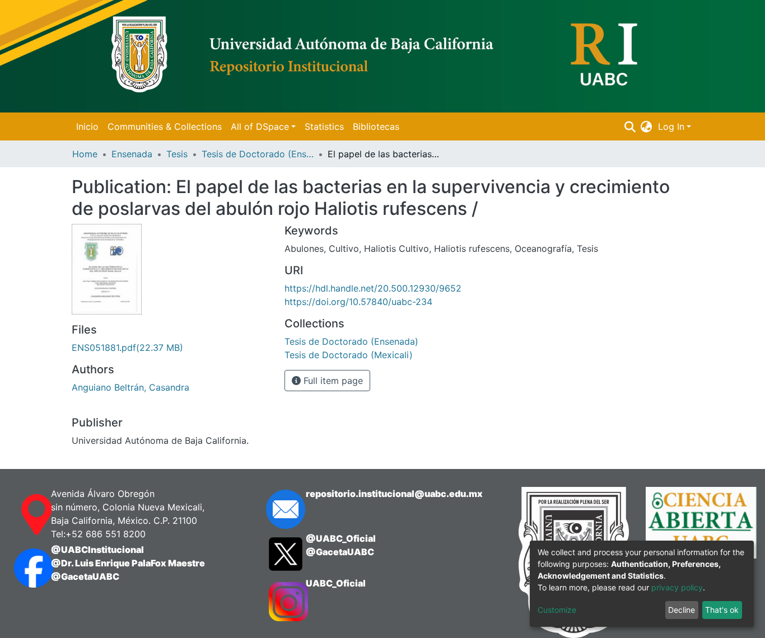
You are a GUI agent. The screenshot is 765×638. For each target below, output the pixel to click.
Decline (681, 609)
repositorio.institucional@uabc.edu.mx (394, 493)
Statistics (324, 126)
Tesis (177, 154)
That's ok (722, 609)
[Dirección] (21, 515)
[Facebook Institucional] (21, 568)
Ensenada (131, 154)
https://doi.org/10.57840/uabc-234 (358, 301)
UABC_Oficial (336, 583)
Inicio (87, 126)
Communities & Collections (165, 126)
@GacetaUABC (85, 576)
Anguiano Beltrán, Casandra (130, 387)
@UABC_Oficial (341, 538)
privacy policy (677, 587)
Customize (557, 609)
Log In (671, 126)
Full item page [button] (332, 380)
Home (84, 154)
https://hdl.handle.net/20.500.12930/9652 (372, 288)
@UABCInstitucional (97, 549)
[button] (646, 126)
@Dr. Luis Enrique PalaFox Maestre (128, 563)
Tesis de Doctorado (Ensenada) (258, 154)
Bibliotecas (376, 126)
